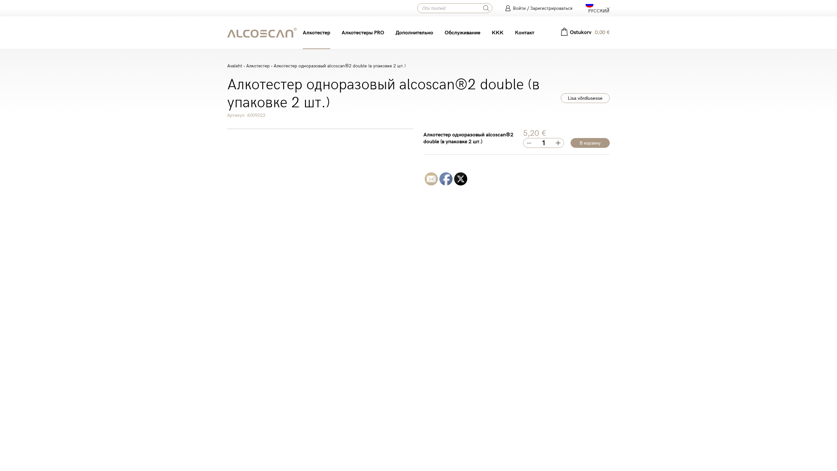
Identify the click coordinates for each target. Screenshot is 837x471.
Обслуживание (462, 33)
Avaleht (234, 66)
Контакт (524, 33)
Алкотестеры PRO (363, 33)
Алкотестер (316, 33)
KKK (498, 33)
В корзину (590, 143)
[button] (598, 8)
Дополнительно (414, 33)
